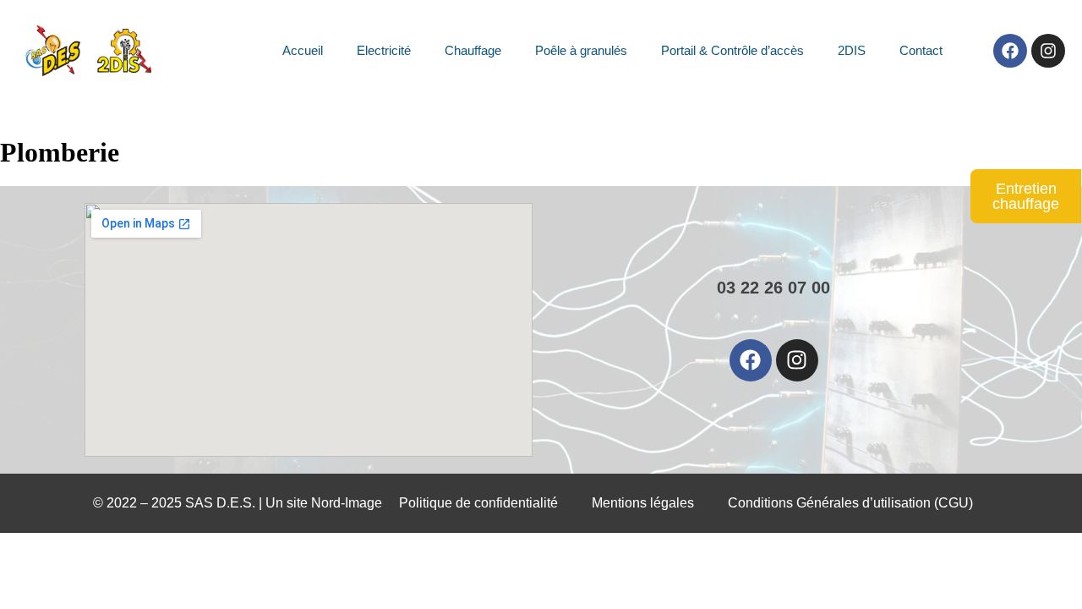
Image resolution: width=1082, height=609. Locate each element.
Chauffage (473, 50)
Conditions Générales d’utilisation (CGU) (850, 503)
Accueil (302, 50)
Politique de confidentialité (478, 503)
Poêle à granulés (581, 50)
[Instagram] (1048, 51)
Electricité (384, 50)
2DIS (852, 50)
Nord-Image (346, 503)
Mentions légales (643, 503)
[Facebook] (1010, 51)
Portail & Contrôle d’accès (732, 50)
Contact (921, 50)
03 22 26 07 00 (773, 287)
